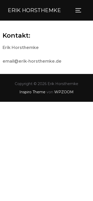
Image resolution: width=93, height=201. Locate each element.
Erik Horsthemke (34, 10)
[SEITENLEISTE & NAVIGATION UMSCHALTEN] (80, 10)
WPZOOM (64, 92)
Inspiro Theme (32, 92)
